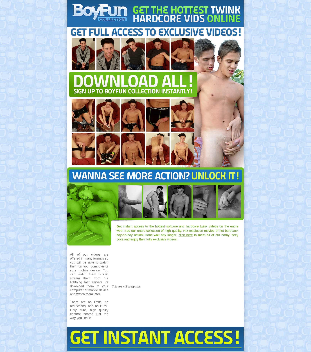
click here (186, 235)
